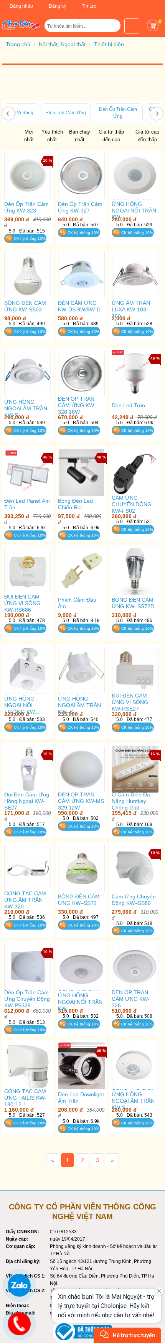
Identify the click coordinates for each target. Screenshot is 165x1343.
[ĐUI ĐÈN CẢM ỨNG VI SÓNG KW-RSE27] (135, 670)
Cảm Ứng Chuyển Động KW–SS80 (134, 899)
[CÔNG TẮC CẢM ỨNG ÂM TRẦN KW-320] (27, 868)
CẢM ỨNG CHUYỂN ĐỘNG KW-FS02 (132, 504)
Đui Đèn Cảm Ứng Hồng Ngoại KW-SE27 (26, 801)
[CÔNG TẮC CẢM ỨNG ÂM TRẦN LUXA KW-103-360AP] (135, 274)
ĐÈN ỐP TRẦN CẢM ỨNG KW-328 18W (77, 405)
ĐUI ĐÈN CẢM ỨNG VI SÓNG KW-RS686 (22, 603)
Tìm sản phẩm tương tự (27, 255)
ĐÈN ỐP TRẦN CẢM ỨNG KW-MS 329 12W (81, 801)
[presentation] (8, 113)
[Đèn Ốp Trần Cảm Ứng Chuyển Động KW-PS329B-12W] (27, 967)
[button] (111, 28)
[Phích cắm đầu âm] (81, 571)
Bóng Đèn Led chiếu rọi (75, 504)
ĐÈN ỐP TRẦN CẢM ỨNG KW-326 (131, 999)
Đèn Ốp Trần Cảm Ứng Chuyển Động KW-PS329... (27, 999)
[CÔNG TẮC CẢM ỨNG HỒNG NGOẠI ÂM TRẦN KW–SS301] (81, 670)
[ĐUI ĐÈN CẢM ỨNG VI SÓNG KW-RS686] (27, 571)
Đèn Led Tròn (128, 405)
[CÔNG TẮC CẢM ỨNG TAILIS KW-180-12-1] (27, 1066)
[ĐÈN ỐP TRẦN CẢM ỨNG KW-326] (135, 967)
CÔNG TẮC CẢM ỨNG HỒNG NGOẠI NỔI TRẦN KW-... (134, 207)
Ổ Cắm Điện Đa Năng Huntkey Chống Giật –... (131, 801)
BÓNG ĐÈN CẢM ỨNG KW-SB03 (25, 306)
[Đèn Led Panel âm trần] (27, 472)
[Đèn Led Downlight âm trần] (81, 1065)
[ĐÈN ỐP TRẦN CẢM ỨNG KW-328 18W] (81, 373)
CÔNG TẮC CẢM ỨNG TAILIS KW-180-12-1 (25, 1097)
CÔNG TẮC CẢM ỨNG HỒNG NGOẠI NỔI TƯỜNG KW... (25, 702)
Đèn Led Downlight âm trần (81, 1097)
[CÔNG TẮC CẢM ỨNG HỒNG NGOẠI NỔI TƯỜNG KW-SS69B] (27, 670)
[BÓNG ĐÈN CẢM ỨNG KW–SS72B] (135, 571)
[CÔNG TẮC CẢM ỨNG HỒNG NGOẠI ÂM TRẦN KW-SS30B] (27, 373)
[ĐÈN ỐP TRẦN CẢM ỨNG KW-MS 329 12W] (81, 769)
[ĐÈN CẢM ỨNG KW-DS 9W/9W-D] (81, 274)
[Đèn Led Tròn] (135, 373)
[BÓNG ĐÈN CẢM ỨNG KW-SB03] (27, 274)
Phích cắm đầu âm (77, 603)
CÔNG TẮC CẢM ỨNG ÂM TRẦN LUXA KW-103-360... (132, 306)
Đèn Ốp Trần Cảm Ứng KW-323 (26, 207)
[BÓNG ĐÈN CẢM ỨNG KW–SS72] (81, 868)
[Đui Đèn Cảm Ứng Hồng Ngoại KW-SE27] (27, 769)
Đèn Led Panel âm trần (27, 504)
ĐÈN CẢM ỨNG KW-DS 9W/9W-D (79, 306)
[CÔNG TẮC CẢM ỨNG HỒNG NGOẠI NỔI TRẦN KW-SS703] (81, 967)
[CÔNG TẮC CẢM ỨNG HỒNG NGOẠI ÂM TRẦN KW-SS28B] (135, 1066)
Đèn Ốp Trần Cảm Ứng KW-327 (80, 207)
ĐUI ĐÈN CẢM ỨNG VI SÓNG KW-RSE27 (130, 702)
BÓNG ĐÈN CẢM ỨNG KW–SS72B (133, 603)
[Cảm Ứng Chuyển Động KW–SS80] (135, 868)
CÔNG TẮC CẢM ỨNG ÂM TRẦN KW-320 (25, 900)
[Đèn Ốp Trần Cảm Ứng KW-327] (81, 175)
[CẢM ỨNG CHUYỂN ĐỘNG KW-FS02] (135, 472)
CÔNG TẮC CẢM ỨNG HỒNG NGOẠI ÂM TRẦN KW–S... (79, 702)
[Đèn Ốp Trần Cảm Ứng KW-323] (27, 175)
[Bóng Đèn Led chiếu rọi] (81, 472)
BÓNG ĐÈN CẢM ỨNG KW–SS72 (79, 899)
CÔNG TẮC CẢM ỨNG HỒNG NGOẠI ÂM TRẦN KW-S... (25, 405)
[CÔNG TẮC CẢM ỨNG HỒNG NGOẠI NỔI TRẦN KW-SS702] (135, 175)
